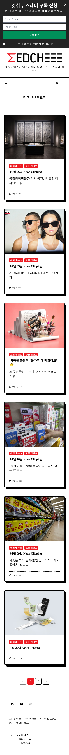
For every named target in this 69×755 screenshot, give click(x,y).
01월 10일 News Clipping (26, 459)
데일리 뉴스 (16, 166)
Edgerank (26, 742)
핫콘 (10, 722)
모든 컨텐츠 (31, 166)
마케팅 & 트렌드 (48, 719)
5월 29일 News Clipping (25, 647)
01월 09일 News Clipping (26, 553)
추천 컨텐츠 (31, 354)
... (24, 183)
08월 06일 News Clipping (26, 171)
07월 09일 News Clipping (26, 266)
